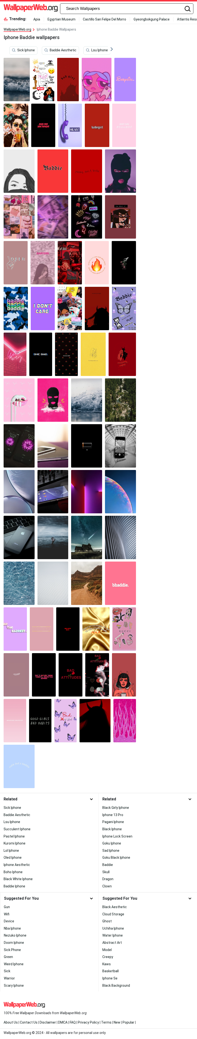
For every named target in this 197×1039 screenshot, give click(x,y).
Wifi (6, 914)
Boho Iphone (13, 872)
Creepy (107, 957)
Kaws (106, 964)
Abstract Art (112, 943)
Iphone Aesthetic (17, 865)
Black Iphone (112, 829)
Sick (7, 971)
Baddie (107, 865)
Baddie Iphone (14, 886)
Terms (106, 1022)
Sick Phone (12, 950)
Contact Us (28, 1022)
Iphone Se (109, 978)
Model (107, 950)
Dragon (107, 879)
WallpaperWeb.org (17, 29)
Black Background (116, 985)
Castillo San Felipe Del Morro (104, 19)
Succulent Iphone (17, 829)
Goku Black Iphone (116, 857)
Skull (106, 872)
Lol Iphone (11, 850)
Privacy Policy (88, 1022)
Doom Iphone (14, 943)
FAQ (73, 1022)
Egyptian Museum (61, 19)
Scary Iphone (14, 985)
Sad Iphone (110, 850)
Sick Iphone (26, 50)
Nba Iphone (12, 928)
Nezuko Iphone (15, 935)
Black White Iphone (18, 879)
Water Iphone (112, 935)
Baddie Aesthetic (63, 50)
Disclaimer (48, 1022)
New (117, 1022)
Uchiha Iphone (113, 928)
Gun (7, 907)
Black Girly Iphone (115, 808)
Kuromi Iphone (14, 843)
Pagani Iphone (113, 822)
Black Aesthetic (114, 907)
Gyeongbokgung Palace (152, 19)
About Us (11, 1022)
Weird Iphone (14, 964)
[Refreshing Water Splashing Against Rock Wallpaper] (86, 400)
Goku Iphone (111, 843)
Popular (128, 1022)
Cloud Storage (113, 914)
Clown (107, 886)
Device (9, 921)
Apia (36, 19)
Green (8, 957)
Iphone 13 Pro (112, 815)
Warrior (9, 978)
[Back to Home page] (31, 8)
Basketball (110, 971)
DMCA (63, 1022)
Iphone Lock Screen (117, 836)
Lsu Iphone (99, 50)
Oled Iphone (13, 857)
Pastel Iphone (14, 836)
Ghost (107, 921)
